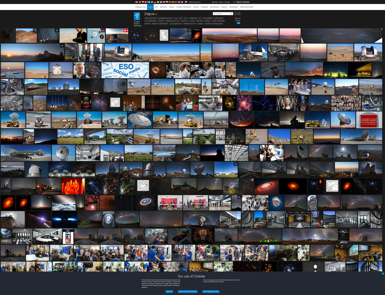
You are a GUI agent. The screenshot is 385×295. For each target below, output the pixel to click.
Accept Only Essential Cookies (188, 291)
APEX (180, 18)
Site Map (227, 2)
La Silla (192, 21)
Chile (185, 18)
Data (238, 23)
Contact (221, 2)
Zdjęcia (150, 7)
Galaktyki (161, 21)
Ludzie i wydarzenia (218, 21)
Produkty (224, 7)
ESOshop (171, 7)
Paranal (207, 21)
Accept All (169, 291)
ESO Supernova (208, 18)
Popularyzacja (214, 7)
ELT (200, 18)
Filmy (156, 7)
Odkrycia (196, 7)
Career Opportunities (246, 7)
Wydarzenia (204, 7)
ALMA (175, 18)
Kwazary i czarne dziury (160, 23)
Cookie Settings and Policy (211, 291)
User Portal (246, 2)
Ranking (237, 20)
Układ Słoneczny (176, 23)
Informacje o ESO (140, 7)
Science (239, 2)
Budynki (147, 23)
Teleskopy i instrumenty (183, 7)
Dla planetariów (150, 21)
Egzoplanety (219, 18)
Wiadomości (163, 7)
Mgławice (200, 21)
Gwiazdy (200, 23)
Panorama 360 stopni (165, 18)
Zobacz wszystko (151, 18)
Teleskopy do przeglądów (213, 23)
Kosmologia (193, 18)
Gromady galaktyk (172, 21)
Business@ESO (233, 7)
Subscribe (215, 2)
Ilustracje (184, 21)
